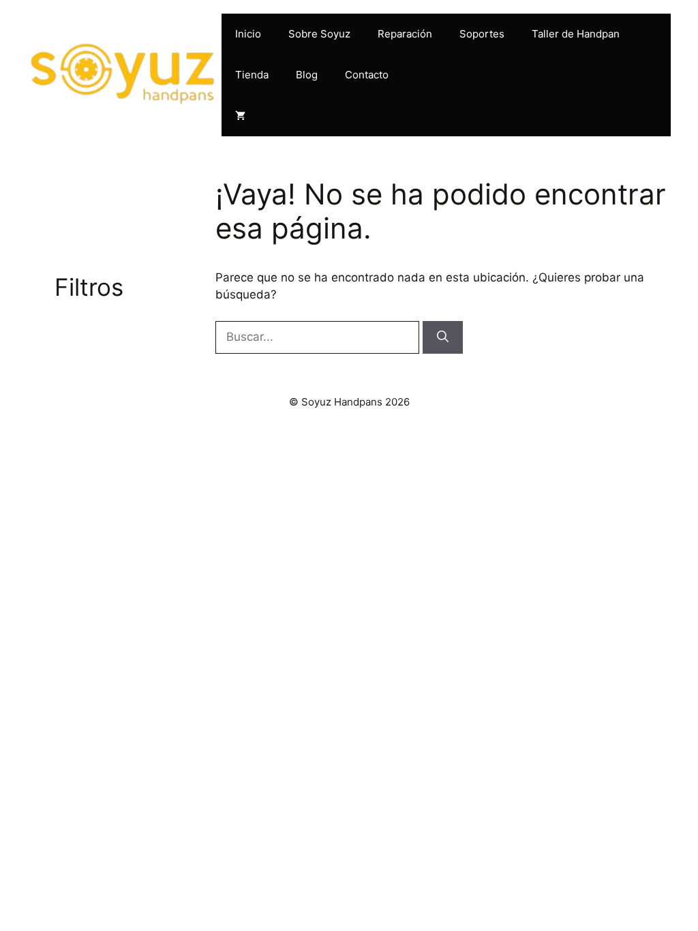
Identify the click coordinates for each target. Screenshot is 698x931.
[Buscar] (443, 337)
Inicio (248, 33)
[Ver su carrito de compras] (240, 115)
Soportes (481, 33)
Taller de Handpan (576, 33)
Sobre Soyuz (319, 33)
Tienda (252, 74)
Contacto (367, 74)
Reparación (405, 33)
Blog (307, 74)
